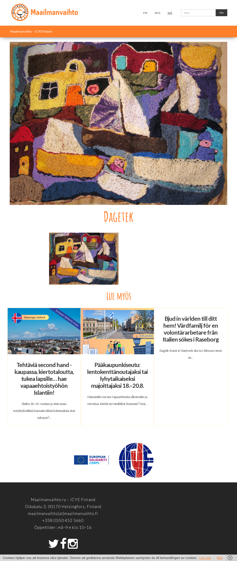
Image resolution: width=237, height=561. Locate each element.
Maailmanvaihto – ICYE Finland (31, 31)
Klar (220, 558)
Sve (170, 12)
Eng (158, 12)
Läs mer (205, 558)
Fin (145, 12)
